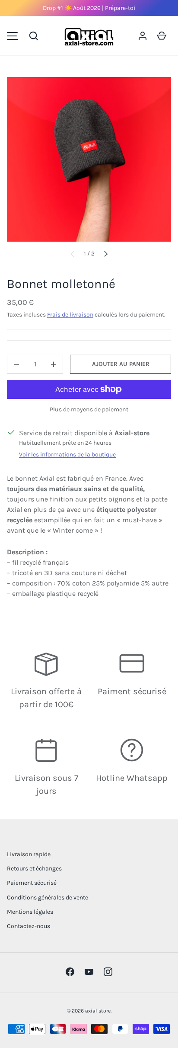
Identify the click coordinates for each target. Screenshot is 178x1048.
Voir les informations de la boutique (67, 454)
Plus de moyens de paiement (89, 409)
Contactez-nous (28, 926)
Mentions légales (30, 911)
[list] (89, 159)
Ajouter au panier (120, 364)
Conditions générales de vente (47, 897)
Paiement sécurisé (32, 882)
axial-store (98, 1011)
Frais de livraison (70, 314)
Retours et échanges (34, 868)
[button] (33, 35)
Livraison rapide (29, 854)
